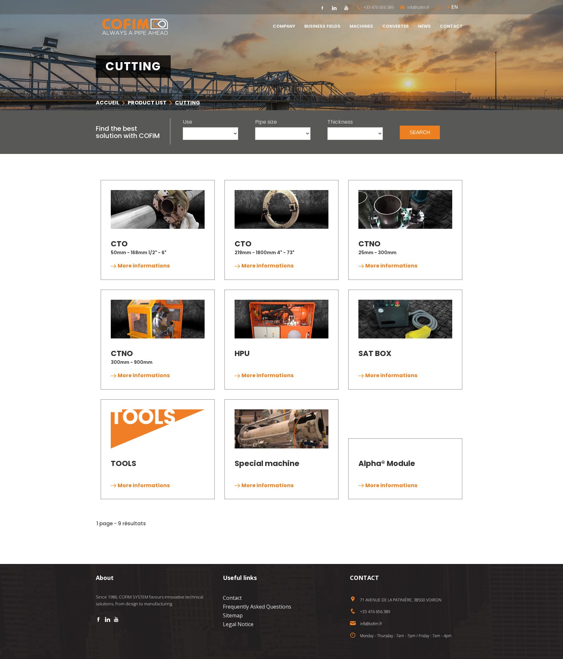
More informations (144, 265)
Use (187, 122)
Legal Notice (238, 624)
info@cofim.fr (417, 7)
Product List (147, 102)
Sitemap (233, 615)
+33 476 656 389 (379, 7)
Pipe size (266, 122)
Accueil (107, 102)
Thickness (340, 122)
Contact (232, 597)
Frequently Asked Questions (257, 606)
